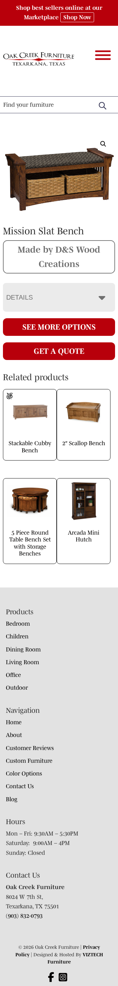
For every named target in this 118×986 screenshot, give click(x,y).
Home (14, 722)
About (14, 735)
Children (17, 636)
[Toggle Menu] (103, 55)
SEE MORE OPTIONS (59, 326)
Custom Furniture (29, 761)
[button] (103, 144)
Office (13, 675)
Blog (11, 799)
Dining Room (23, 649)
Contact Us (20, 786)
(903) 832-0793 (24, 916)
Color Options (24, 773)
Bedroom (18, 623)
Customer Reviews (30, 748)
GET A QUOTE (59, 351)
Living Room (22, 662)
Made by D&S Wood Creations (59, 256)
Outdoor (17, 687)
